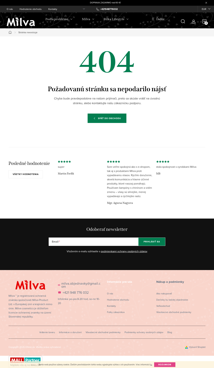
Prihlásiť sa (152, 241)
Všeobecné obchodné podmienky (173, 312)
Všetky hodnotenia (26, 174)
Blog (169, 332)
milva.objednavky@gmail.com (80, 285)
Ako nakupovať (164, 293)
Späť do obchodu (109, 118)
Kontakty (52, 9)
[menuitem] (59, 19)
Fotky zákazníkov (116, 312)
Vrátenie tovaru (47, 332)
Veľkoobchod (163, 305)
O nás (10, 9)
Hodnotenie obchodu (31, 9)
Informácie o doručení (70, 332)
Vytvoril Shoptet (197, 347)
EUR (204, 9)
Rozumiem (164, 364)
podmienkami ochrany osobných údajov (124, 251)
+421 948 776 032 (76, 292)
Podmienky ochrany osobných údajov (144, 332)
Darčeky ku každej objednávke (172, 299)
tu (151, 364)
